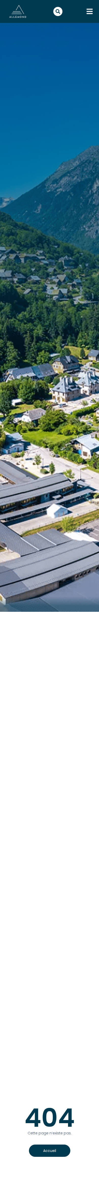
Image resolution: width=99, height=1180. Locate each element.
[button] (89, 11)
